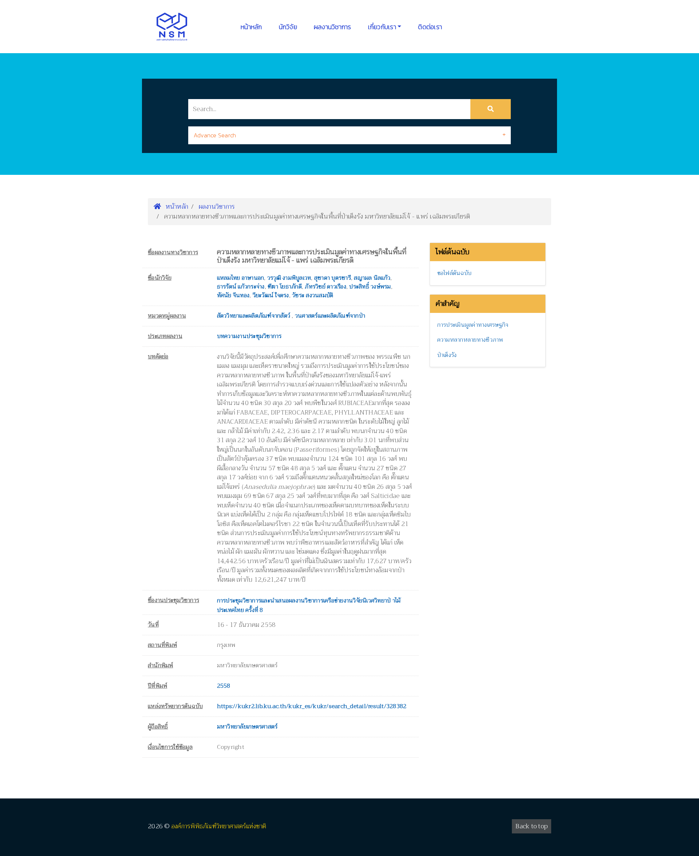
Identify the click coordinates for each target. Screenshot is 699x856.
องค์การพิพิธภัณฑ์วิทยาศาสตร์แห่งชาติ (218, 826)
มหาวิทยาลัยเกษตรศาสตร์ (247, 727)
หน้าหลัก (251, 27)
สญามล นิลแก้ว (372, 278)
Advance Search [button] (215, 135)
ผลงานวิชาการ (332, 27)
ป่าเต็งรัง (447, 355)
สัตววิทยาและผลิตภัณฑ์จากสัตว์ (254, 316)
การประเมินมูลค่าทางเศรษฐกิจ (473, 325)
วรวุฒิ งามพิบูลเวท (289, 278)
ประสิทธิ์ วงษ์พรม (370, 287)
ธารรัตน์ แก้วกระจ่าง (241, 287)
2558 (223, 686)
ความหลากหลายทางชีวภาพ (470, 340)
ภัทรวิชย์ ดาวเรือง (325, 287)
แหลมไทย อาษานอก (240, 278)
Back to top (532, 826)
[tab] (349, 135)
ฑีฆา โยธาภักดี (285, 287)
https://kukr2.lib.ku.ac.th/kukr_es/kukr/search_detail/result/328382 (312, 706)
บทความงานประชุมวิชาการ (249, 336)
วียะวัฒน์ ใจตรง (271, 295)
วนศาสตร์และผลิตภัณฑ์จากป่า (330, 316)
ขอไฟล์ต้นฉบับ (454, 273)
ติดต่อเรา (430, 27)
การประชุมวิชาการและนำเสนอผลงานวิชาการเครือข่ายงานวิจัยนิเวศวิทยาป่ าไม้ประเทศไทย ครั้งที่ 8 (309, 605)
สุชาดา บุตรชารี (332, 278)
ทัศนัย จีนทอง (233, 295)
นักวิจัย (288, 27)
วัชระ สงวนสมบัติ (312, 295)
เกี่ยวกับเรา (382, 27)
